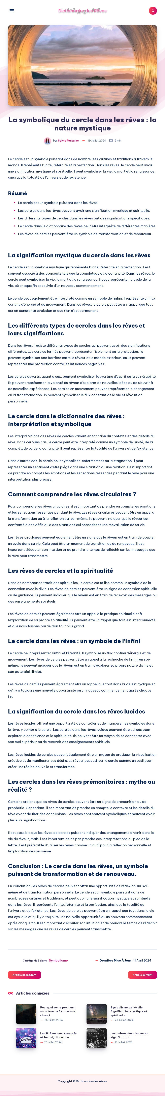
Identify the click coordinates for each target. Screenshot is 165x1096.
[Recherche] (153, 11)
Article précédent (24, 974)
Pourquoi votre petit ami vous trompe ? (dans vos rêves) (57, 1011)
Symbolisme (58, 960)
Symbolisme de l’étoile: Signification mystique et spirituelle (129, 1011)
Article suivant (143, 974)
